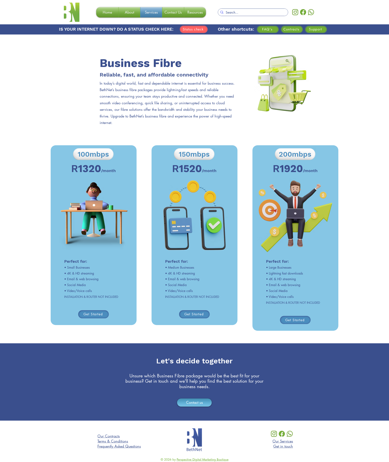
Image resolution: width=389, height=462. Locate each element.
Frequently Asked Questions (119, 446)
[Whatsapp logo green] (311, 12)
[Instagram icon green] (295, 12)
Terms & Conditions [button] (112, 441)
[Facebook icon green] (303, 12)
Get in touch (283, 446)
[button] (292, 29)
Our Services (283, 441)
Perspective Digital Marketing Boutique (203, 459)
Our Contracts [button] (108, 436)
